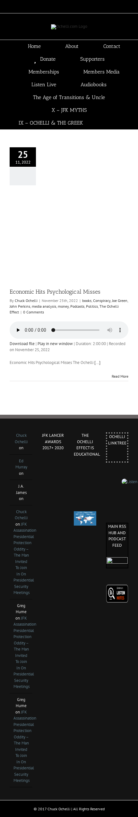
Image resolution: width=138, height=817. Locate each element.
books (86, 300)
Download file (22, 343)
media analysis (44, 306)
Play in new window (55, 343)
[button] (117, 123)
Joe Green (119, 300)
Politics (92, 306)
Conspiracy (101, 300)
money (63, 306)
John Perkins (20, 306)
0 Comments (33, 312)
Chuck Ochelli (26, 300)
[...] (97, 362)
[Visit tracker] (85, 514)
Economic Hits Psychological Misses (55, 291)
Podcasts (77, 306)
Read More (120, 376)
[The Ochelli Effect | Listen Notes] (117, 587)
